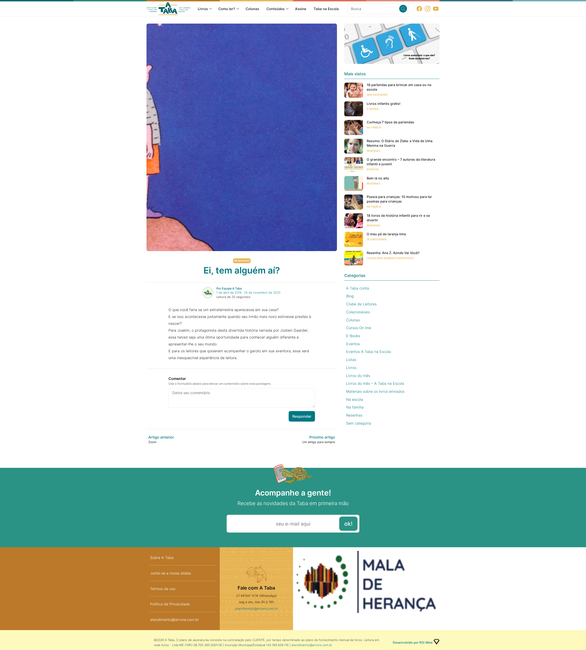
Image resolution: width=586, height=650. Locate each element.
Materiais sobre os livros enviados (375, 391)
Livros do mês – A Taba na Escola (375, 383)
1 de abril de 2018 (228, 292)
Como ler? (226, 9)
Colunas (252, 9)
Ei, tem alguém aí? (241, 270)
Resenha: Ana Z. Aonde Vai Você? (393, 253)
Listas (351, 359)
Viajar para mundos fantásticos (390, 258)
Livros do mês (358, 375)
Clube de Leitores (361, 304)
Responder (301, 416)
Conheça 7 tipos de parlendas (390, 122)
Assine (300, 9)
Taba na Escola (326, 9)
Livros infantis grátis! (383, 104)
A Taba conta (357, 288)
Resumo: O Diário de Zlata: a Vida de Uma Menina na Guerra (399, 143)
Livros (203, 9)
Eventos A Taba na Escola (368, 351)
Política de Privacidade (170, 604)
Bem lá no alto (378, 178)
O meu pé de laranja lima (386, 234)
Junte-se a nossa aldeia (170, 573)
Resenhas (242, 261)
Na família (374, 127)
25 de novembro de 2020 (262, 292)
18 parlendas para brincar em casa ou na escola (399, 87)
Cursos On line (358, 327)
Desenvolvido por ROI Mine (413, 642)
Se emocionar (376, 239)
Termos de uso (162, 588)
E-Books (372, 109)
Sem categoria (377, 94)
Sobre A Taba (162, 557)
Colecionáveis (358, 312)
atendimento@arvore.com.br (174, 619)
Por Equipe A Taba (229, 288)
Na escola (354, 399)
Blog (350, 296)
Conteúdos (275, 9)
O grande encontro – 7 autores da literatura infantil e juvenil (401, 161)
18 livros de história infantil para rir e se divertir (398, 218)
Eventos (373, 169)
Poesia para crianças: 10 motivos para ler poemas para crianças (399, 199)
